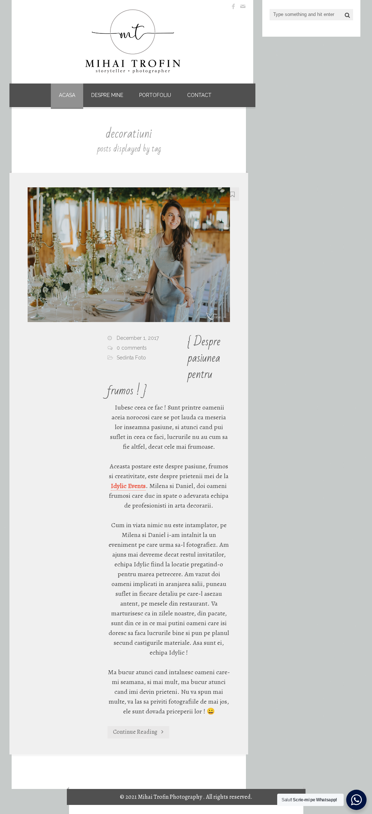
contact (199, 95)
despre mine (107, 95)
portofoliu (155, 95)
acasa (67, 95)
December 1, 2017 (138, 338)
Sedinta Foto (131, 358)
